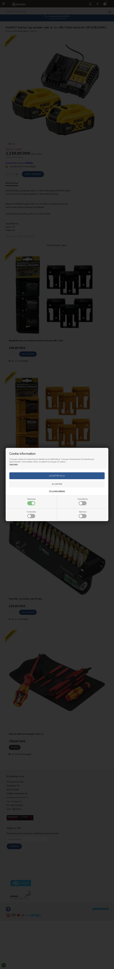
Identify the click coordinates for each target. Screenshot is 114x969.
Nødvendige (31, 499)
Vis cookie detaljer (57, 491)
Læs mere (13, 464)
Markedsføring (82, 499)
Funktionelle (31, 512)
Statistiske (82, 512)
